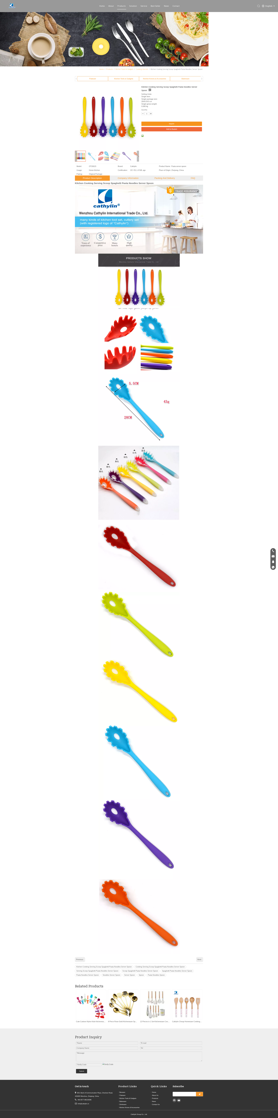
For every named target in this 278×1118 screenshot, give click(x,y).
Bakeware (185, 79)
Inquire (171, 124)
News (166, 6)
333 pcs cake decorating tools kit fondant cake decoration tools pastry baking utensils (187, 1021)
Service (144, 6)
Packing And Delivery (165, 178)
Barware (122, 1092)
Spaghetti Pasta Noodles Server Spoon (177, 971)
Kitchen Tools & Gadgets (123, 79)
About (111, 6)
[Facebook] (174, 1100)
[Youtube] (179, 1100)
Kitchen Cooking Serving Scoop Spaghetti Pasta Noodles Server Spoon (104, 967)
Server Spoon (129, 975)
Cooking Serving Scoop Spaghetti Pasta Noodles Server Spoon (160, 967)
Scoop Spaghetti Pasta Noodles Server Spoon (140, 971)
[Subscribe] (199, 1094)
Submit (81, 1071)
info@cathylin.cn (83, 1104)
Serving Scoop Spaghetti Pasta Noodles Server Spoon (97, 971)
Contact (176, 6)
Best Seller (155, 6)
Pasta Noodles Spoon (156, 975)
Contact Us (156, 1104)
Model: (79, 166)
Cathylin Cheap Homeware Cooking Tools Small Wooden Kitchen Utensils (123, 1021)
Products (121, 6)
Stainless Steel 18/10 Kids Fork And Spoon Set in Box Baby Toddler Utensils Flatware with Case (155, 1021)
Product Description (92, 178)
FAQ (193, 178)
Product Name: (164, 166)
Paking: (79, 174)
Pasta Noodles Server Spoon (87, 975)
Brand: (120, 166)
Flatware (92, 79)
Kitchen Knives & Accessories (154, 79)
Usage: (79, 170)
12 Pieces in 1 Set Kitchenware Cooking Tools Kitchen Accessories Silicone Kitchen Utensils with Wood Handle (91, 1021)
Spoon (141, 975)
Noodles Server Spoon (111, 975)
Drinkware (122, 1104)
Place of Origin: (165, 170)
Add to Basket (171, 129)
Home (102, 6)
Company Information (128, 178)
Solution (133, 6)
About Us (155, 1095)
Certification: (122, 170)
